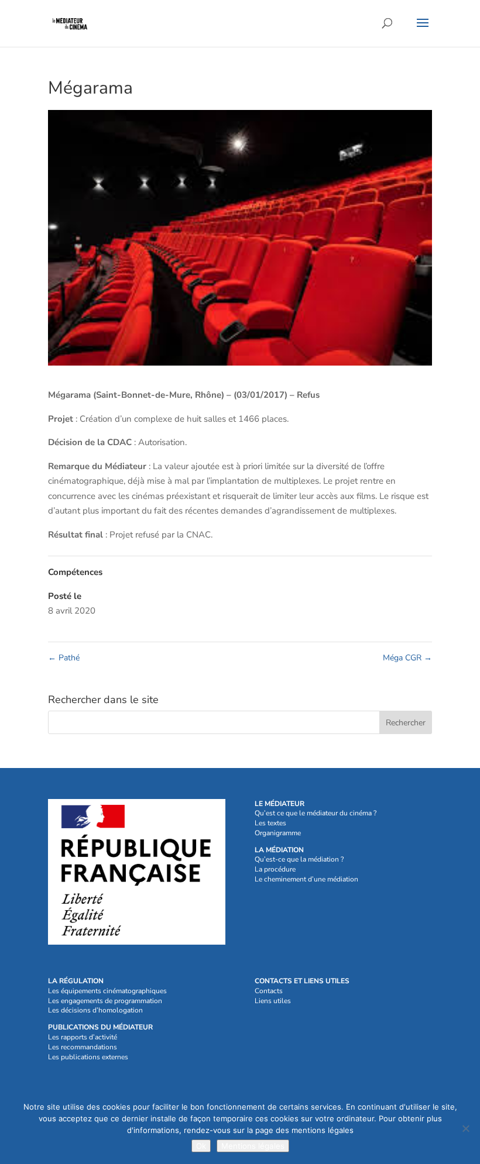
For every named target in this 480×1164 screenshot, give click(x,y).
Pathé (64, 657)
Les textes (270, 823)
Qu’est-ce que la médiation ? (299, 859)
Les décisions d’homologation (95, 1010)
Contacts (269, 991)
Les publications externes (88, 1057)
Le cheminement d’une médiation (306, 879)
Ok (201, 1146)
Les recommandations (82, 1047)
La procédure (275, 869)
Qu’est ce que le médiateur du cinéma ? (315, 813)
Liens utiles (273, 1000)
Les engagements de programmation (105, 1000)
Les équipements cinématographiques (107, 991)
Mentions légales (252, 1146)
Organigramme (278, 833)
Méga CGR (407, 657)
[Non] (465, 1128)
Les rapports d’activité (82, 1037)
